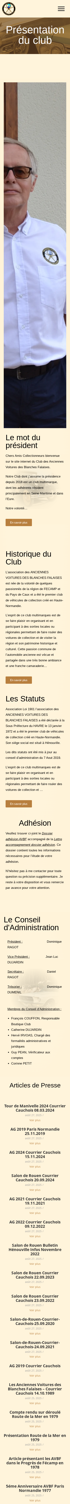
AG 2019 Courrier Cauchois (34, 1366)
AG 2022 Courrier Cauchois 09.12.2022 (34, 1224)
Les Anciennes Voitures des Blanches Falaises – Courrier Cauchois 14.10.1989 (35, 1389)
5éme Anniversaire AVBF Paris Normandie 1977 (35, 1488)
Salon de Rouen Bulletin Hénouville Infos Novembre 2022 (35, 1249)
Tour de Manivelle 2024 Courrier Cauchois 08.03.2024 (35, 1108)
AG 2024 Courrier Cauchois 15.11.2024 (34, 1154)
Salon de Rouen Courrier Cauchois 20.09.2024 (35, 1178)
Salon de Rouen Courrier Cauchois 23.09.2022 (35, 1298)
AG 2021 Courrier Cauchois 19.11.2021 (34, 1201)
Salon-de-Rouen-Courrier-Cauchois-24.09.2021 (35, 1344)
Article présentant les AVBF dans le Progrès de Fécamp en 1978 (34, 1462)
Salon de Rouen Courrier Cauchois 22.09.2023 (35, 1275)
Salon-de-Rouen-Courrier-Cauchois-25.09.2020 (35, 1321)
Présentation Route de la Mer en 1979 (35, 1437)
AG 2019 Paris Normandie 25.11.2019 (35, 1131)
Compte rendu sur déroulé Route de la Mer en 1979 (35, 1414)
